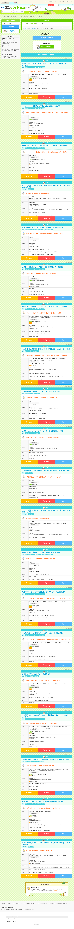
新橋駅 (4, 42)
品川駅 (16, 42)
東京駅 (3, 40)
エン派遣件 (5, 2)
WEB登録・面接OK (5, 56)
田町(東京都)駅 (15, 40)
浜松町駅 (8, 42)
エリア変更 (28, 7)
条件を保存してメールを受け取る (12, 31)
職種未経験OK (34, 28)
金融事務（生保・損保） (8, 50)
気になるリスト (8, 11)
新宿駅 (11, 40)
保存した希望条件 (19, 11)
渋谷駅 (7, 40)
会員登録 (50, 5)
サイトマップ (70, 4)
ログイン (56, 5)
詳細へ (63, 97)
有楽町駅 (7, 43)
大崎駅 (3, 43)
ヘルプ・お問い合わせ (63, 4)
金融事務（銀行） (15, 51)
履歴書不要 (10, 57)
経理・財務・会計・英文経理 (7, 49)
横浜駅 (12, 42)
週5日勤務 (14, 57)
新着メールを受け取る (47, 46)
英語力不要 (4, 57)
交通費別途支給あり (14, 56)
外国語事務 (9, 51)
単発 (25, 28)
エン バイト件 (13, 2)
